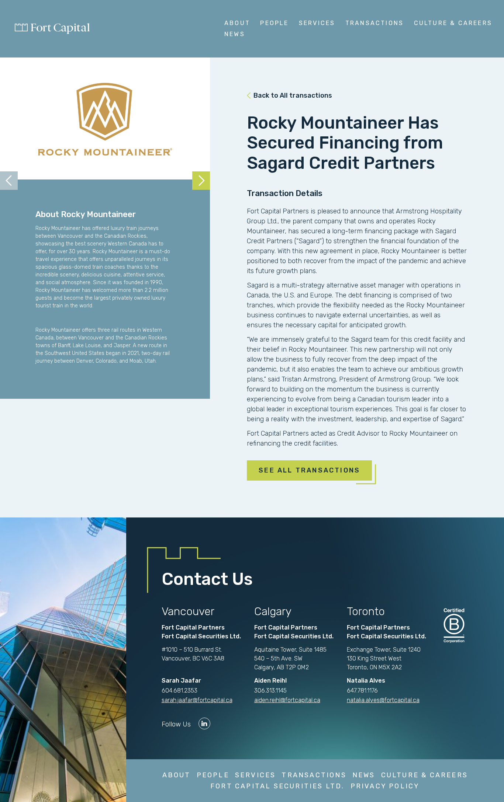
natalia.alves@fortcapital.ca (383, 700)
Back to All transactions (292, 95)
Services (317, 23)
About (237, 23)
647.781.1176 (362, 690)
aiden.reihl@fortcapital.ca (287, 700)
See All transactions (309, 470)
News (234, 34)
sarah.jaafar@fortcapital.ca (197, 700)
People (274, 23)
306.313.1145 (270, 690)
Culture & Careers (453, 23)
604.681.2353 (179, 690)
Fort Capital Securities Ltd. (277, 786)
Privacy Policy (385, 786)
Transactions (374, 23)
